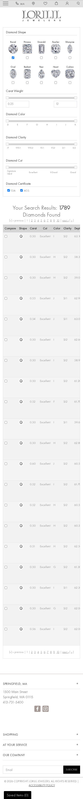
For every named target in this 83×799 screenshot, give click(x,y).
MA (22, 4)
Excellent (45, 236)
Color (56, 228)
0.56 (33, 629)
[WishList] (45, 4)
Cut (45, 228)
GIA (13, 190)
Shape (23, 228)
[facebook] (37, 709)
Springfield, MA (15, 684)
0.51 (32, 546)
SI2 (66, 236)
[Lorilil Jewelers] (41, 15)
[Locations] (33, 4)
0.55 (33, 298)
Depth (78, 228)
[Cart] (56, 4)
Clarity (67, 228)
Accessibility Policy (42, 785)
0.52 (32, 402)
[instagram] (45, 709)
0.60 (33, 464)
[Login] (67, 4)
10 (58, 220)
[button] (78, 4)
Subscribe (71, 769)
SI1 (66, 298)
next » (65, 220)
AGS (26, 190)
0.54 (32, 319)
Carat (33, 228)
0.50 (33, 236)
